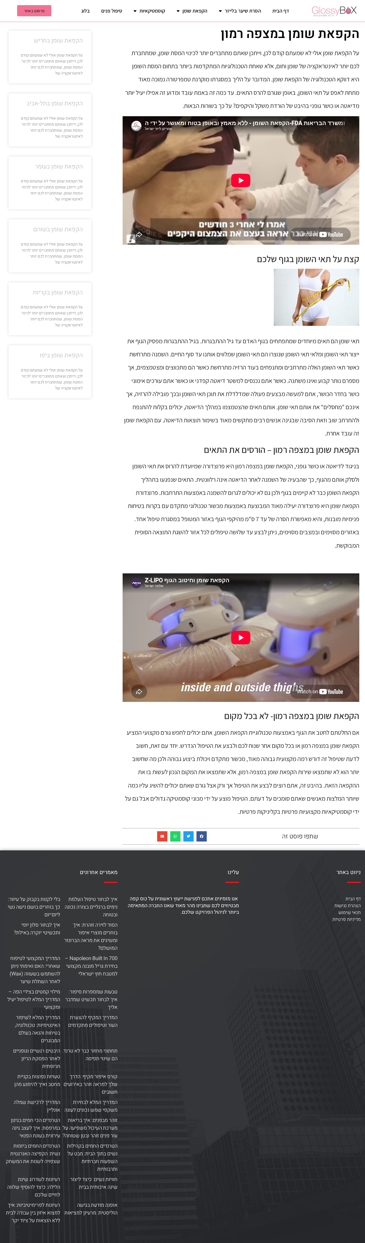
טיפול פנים (111, 10)
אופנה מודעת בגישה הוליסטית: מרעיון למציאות (90, 1209)
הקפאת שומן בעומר (59, 166)
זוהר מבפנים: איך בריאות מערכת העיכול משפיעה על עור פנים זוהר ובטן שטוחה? (90, 1128)
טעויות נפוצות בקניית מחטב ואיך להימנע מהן (37, 1080)
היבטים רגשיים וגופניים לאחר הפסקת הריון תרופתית (36, 1058)
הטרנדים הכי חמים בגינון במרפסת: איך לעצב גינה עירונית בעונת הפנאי (35, 1128)
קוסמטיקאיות (152, 10)
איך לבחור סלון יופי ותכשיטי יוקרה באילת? (37, 929)
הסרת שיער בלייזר (243, 10)
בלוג (85, 10)
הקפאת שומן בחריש (58, 40)
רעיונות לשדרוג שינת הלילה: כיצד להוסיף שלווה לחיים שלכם (33, 1187)
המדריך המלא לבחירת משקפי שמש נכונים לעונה (90, 1106)
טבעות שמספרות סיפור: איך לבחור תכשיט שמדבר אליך (91, 999)
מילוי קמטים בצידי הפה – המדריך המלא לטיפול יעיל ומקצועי (33, 999)
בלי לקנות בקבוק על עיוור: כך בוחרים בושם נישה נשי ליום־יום (34, 907)
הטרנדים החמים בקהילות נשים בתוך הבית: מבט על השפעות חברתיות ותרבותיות (92, 1157)
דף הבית (280, 10)
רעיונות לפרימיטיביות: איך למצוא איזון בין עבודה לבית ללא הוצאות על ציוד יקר (33, 1212)
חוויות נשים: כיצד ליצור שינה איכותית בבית (93, 1183)
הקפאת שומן (194, 10)
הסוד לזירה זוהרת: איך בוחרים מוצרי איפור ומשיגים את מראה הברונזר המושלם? (90, 936)
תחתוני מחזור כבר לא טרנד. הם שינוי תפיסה (89, 1055)
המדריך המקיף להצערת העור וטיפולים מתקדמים (92, 1021)
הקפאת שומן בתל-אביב (55, 103)
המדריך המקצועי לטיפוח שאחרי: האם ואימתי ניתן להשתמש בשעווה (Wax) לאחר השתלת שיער (35, 970)
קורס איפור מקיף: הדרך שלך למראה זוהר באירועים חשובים (90, 1084)
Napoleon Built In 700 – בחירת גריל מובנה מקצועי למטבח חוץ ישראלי (91, 966)
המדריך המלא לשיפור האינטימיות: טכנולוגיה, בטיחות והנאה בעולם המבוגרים (37, 1029)
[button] (201, 836)
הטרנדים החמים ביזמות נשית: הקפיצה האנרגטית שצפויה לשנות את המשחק (33, 1153)
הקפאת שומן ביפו (61, 355)
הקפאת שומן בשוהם (58, 229)
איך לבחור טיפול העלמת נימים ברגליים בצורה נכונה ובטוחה (91, 907)
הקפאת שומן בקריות (58, 292)
